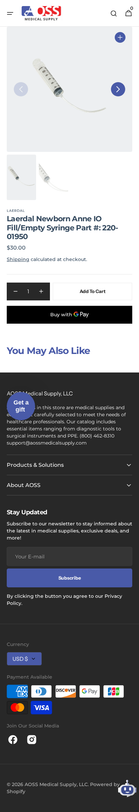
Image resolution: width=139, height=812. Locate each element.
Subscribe (69, 578)
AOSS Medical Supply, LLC (56, 784)
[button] (10, 13)
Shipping (18, 259)
